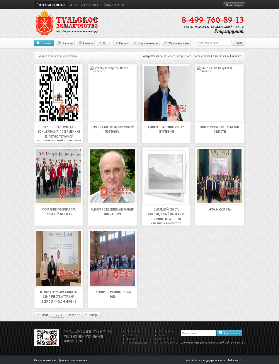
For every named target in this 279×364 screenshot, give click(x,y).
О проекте (133, 331)
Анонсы (87, 43)
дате (172, 56)
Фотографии (166, 331)
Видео (123, 43)
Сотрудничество (114, 5)
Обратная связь (178, 43)
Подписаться (231, 333)
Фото (105, 43)
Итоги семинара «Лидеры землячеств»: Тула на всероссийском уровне (59, 296)
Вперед (71, 315)
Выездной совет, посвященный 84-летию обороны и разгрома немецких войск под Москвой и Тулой (166, 219)
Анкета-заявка (90, 5)
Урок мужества (220, 209)
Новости (67, 43)
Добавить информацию (50, 5)
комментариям (221, 56)
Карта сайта (166, 339)
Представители (147, 43)
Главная (45, 43)
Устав (73, 5)
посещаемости (202, 56)
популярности (184, 56)
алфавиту (236, 56)
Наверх (93, 315)
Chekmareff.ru (235, 360)
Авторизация (235, 5)
